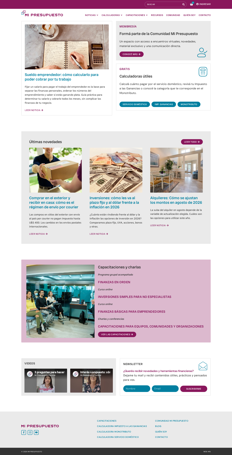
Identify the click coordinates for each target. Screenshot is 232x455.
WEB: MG (207, 452)
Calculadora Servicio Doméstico (118, 437)
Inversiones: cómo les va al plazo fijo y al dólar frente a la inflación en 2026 (114, 202)
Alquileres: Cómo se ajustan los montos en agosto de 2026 (176, 200)
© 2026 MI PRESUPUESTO (31, 452)
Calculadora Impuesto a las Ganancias (122, 426)
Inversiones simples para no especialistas (134, 297)
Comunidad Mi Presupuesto (171, 420)
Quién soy (161, 431)
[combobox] (163, 4)
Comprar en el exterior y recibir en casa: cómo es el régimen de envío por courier (53, 202)
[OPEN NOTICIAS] (97, 15)
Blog (158, 426)
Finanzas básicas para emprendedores (131, 312)
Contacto (161, 437)
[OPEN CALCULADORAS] (121, 15)
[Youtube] (36, 432)
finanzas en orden (114, 282)
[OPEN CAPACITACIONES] (147, 15)
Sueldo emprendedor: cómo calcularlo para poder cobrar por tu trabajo (61, 77)
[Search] (184, 4)
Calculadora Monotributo (114, 431)
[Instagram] (30, 432)
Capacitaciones (106, 420)
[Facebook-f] (23, 432)
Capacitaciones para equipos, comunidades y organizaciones (151, 326)
